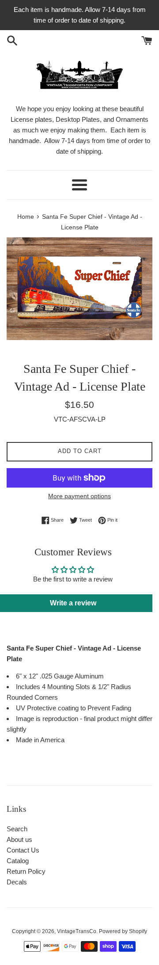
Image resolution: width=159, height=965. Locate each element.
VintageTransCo (76, 931)
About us (19, 839)
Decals (17, 882)
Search (17, 829)
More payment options (79, 496)
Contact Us (23, 850)
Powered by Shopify (123, 931)
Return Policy (26, 871)
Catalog (18, 860)
